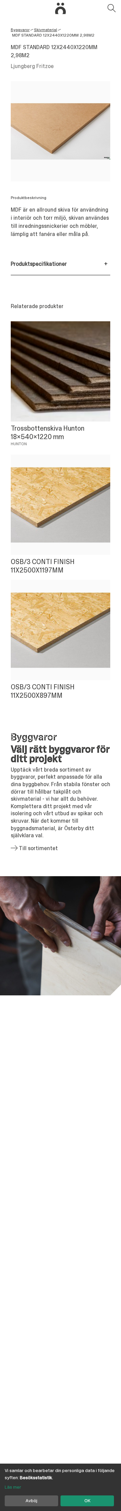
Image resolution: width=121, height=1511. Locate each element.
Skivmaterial (45, 30)
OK (87, 1500)
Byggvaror (20, 30)
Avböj (31, 1500)
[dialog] (60, 1487)
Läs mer (13, 1487)
